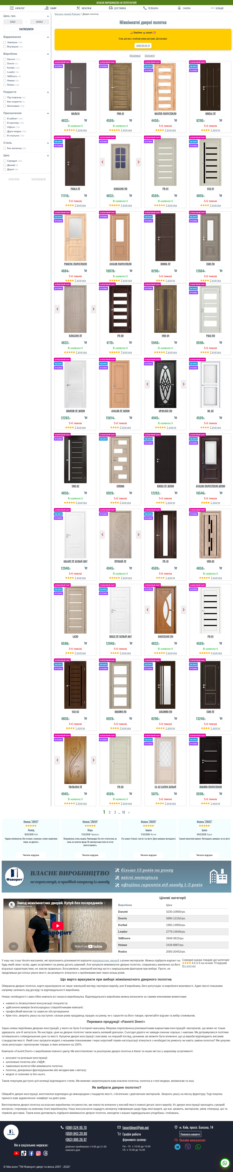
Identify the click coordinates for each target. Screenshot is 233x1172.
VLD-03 (75, 711)
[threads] (45, 1155)
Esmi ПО (210, 264)
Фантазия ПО (165, 636)
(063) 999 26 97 (76, 1139)
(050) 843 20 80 (76, 1133)
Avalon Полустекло (121, 264)
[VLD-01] (210, 161)
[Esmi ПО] (210, 236)
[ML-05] (210, 383)
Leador (13, 72)
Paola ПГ (75, 188)
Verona (120, 486)
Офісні (13, 127)
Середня (14, 160)
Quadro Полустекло (210, 787)
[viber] (189, 1147)
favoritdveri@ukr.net (135, 1127)
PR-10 (166, 561)
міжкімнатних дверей (105, 960)
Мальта (75, 113)
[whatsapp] (200, 1147)
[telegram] (179, 1147)
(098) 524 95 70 (143, 45)
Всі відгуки (189, 966)
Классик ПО (120, 188)
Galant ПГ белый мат (75, 561)
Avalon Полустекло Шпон (210, 486)
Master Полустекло (165, 113)
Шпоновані (15, 106)
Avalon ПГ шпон (120, 411)
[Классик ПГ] (75, 308)
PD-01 (211, 636)
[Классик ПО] (120, 161)
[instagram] (38, 1155)
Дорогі (12, 169)
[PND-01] (120, 86)
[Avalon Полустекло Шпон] (210, 458)
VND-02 (75, 486)
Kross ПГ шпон (165, 486)
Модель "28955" (148, 821)
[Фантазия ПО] (165, 609)
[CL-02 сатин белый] (165, 759)
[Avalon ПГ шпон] (120, 383)
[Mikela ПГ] (210, 86)
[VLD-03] (75, 684)
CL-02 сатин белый (165, 787)
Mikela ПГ (210, 113)
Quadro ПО (120, 711)
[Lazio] (75, 609)
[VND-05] (210, 533)
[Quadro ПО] (120, 684)
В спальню (15, 135)
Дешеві (12, 165)
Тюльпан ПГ (75, 787)
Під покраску (16, 97)
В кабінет (15, 118)
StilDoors (14, 76)
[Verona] (120, 458)
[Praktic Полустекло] (75, 236)
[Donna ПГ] (165, 236)
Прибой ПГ (120, 561)
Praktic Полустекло (75, 264)
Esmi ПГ (210, 711)
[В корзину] (85, 120)
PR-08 (120, 335)
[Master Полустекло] (165, 86)
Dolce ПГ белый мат (120, 636)
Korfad (13, 67)
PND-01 (120, 113)
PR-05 (120, 787)
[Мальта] (75, 86)
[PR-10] (165, 533)
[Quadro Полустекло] (210, 759)
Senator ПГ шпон (75, 411)
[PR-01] (165, 161)
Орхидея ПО (165, 411)
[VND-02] (75, 458)
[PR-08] (120, 308)
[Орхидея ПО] (165, 383)
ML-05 (210, 411)
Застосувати (26, 29)
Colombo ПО (165, 711)
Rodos (13, 84)
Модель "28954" (90, 821)
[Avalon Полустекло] (120, 236)
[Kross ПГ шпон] (165, 458)
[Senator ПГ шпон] (75, 383)
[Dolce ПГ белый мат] (120, 609)
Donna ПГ (166, 264)
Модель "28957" (31, 821)
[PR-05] (120, 759)
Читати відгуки (31, 855)
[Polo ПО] (210, 308)
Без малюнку (16, 148)
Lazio (75, 636)
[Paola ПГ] (75, 161)
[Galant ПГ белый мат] (75, 533)
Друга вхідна (16, 131)
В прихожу (15, 122)
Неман (13, 80)
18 (123, 812)
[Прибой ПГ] (120, 533)
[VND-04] (165, 308)
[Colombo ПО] (165, 684)
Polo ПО (210, 335)
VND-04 (165, 335)
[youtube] (16, 1155)
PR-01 (166, 188)
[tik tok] (23, 1155)
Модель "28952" (204, 821)
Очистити (14, 179)
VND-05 (210, 561)
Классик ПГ (75, 335)
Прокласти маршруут (190, 1134)
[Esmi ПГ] (210, 684)
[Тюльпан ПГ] (75, 759)
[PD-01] (210, 609)
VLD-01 (210, 188)
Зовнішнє (15, 42)
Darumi (13, 59)
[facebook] (31, 1155)
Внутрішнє (15, 46)
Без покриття (16, 101)
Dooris (12, 63)
